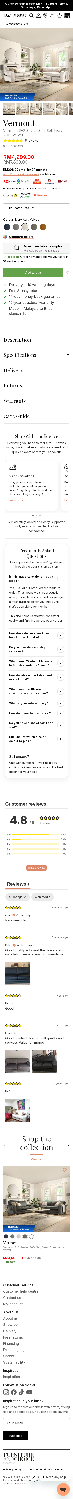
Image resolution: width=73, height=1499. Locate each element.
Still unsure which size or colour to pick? (27, 739)
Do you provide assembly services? (27, 649)
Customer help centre (21, 1291)
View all (36, 1159)
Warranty (15, 400)
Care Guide (17, 416)
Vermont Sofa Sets (17, 24)
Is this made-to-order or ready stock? (31, 578)
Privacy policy (12, 1469)
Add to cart (33, 272)
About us (10, 1318)
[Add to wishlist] (68, 272)
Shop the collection (36, 1143)
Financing (11, 1344)
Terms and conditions (38, 1469)
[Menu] (68, 15)
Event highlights (16, 1350)
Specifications (20, 354)
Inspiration (11, 1377)
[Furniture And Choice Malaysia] (14, 15)
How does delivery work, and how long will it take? (30, 635)
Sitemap (60, 1469)
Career (8, 1356)
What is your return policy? (28, 703)
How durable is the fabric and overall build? (30, 677)
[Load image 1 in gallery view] (36, 64)
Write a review (36, 867)
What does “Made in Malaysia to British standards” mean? (30, 663)
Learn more (17, 500)
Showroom (12, 1325)
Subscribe (16, 1436)
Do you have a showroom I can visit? (31, 725)
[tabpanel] (36, 1008)
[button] (36, 834)
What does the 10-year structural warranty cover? (28, 691)
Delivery (13, 370)
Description (17, 339)
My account (13, 1304)
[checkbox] (42, 897)
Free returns (13, 1337)
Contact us (12, 1298)
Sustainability (14, 1362)
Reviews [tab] (18, 884)
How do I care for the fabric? (30, 713)
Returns (13, 385)
